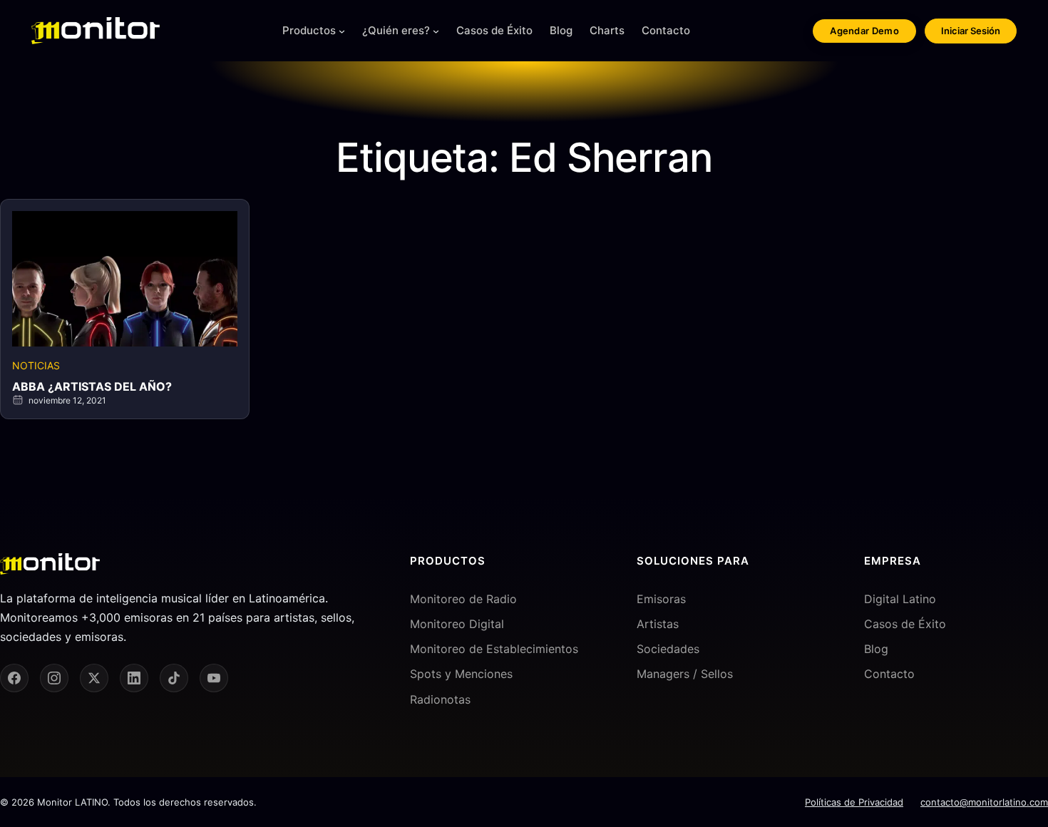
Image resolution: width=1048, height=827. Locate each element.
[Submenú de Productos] (342, 31)
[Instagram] (54, 678)
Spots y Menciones (461, 674)
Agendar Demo (864, 30)
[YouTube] (214, 678)
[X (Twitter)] (94, 678)
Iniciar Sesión (970, 30)
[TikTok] (174, 678)
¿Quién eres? (396, 30)
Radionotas (440, 699)
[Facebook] (14, 678)
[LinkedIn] (134, 678)
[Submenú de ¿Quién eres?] (436, 31)
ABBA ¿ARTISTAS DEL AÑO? (92, 386)
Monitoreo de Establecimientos (494, 649)
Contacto (889, 674)
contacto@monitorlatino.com (984, 802)
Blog (876, 649)
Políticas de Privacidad (854, 802)
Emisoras (661, 599)
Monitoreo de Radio (463, 599)
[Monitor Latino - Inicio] (95, 30)
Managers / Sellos (685, 674)
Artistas (658, 624)
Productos (309, 30)
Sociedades (668, 649)
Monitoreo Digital (457, 624)
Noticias (36, 365)
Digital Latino (900, 599)
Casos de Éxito (905, 624)
